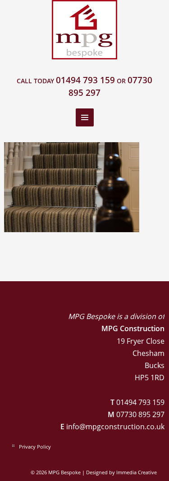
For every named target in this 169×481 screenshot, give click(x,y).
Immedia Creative (136, 472)
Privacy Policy (35, 446)
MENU (85, 117)
